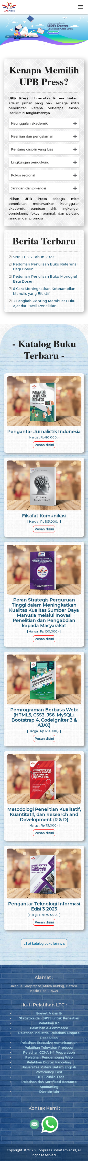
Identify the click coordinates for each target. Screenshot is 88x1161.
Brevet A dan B (49, 1013)
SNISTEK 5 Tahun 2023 (33, 257)
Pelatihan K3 (49, 1023)
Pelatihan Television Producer (49, 1047)
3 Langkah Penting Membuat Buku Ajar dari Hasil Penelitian (44, 303)
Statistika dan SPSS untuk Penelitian (49, 1018)
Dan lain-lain (49, 1091)
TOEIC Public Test (49, 1077)
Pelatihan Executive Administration (48, 1043)
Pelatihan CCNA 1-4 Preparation (49, 1052)
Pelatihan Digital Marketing (49, 1062)
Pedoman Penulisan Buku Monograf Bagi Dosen (45, 279)
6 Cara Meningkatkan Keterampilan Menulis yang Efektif (44, 291)
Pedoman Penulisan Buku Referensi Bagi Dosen (45, 266)
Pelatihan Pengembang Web (49, 1057)
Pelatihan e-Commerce (49, 1028)
